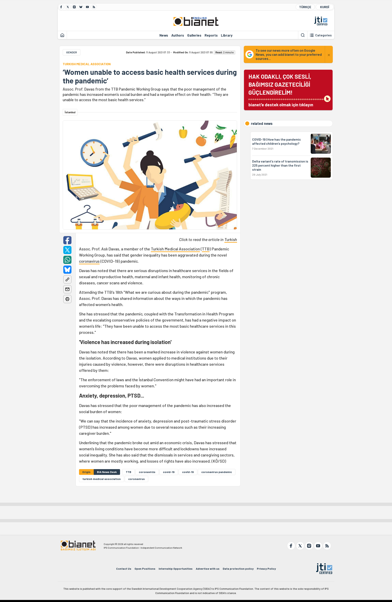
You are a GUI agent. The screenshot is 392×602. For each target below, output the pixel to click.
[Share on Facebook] (67, 240)
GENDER (71, 52)
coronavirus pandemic (216, 472)
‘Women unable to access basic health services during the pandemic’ (150, 76)
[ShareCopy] (67, 279)
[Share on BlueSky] (67, 270)
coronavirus (89, 261)
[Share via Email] (67, 289)
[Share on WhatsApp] (67, 260)
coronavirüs (147, 472)
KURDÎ (324, 7)
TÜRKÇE (305, 7)
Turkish (230, 239)
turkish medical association (101, 479)
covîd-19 (188, 472)
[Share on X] (67, 250)
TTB (205, 248)
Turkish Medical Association (175, 248)
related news (262, 123)
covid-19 (169, 472)
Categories (323, 35)
